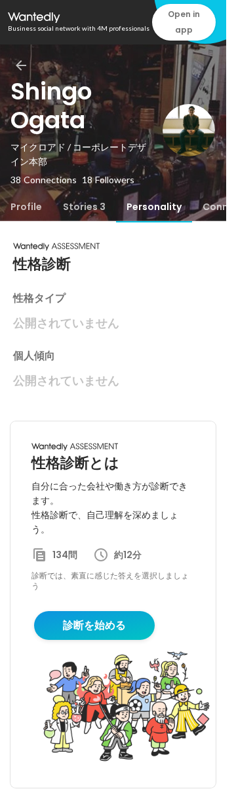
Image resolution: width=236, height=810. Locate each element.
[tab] (26, 206)
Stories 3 (84, 206)
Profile (26, 206)
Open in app (184, 22)
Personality (154, 206)
